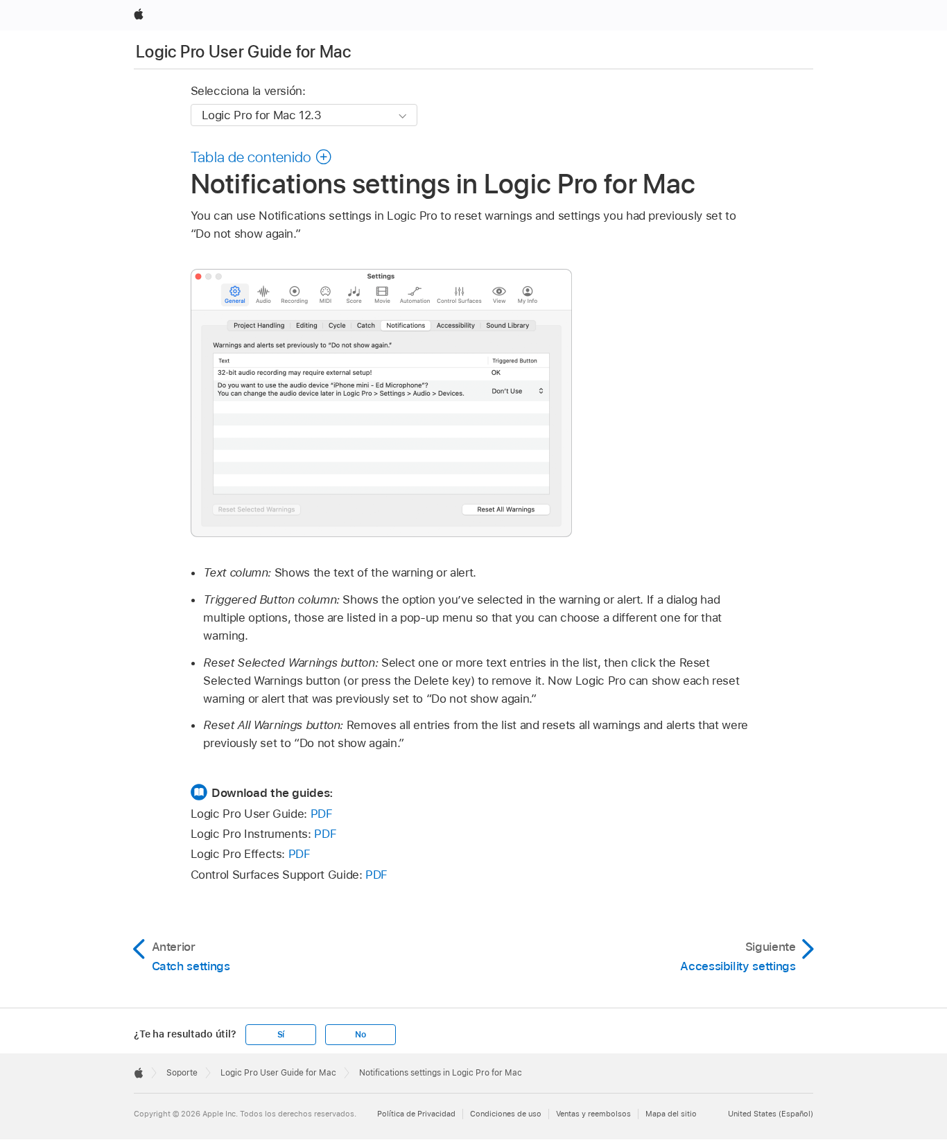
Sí (281, 1035)
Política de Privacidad (416, 1114)
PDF (322, 814)
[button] (262, 157)
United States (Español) (770, 1114)
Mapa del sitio (671, 1114)
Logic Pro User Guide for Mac (243, 52)
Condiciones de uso (505, 1114)
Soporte (182, 1073)
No (360, 1035)
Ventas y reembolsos (593, 1114)
